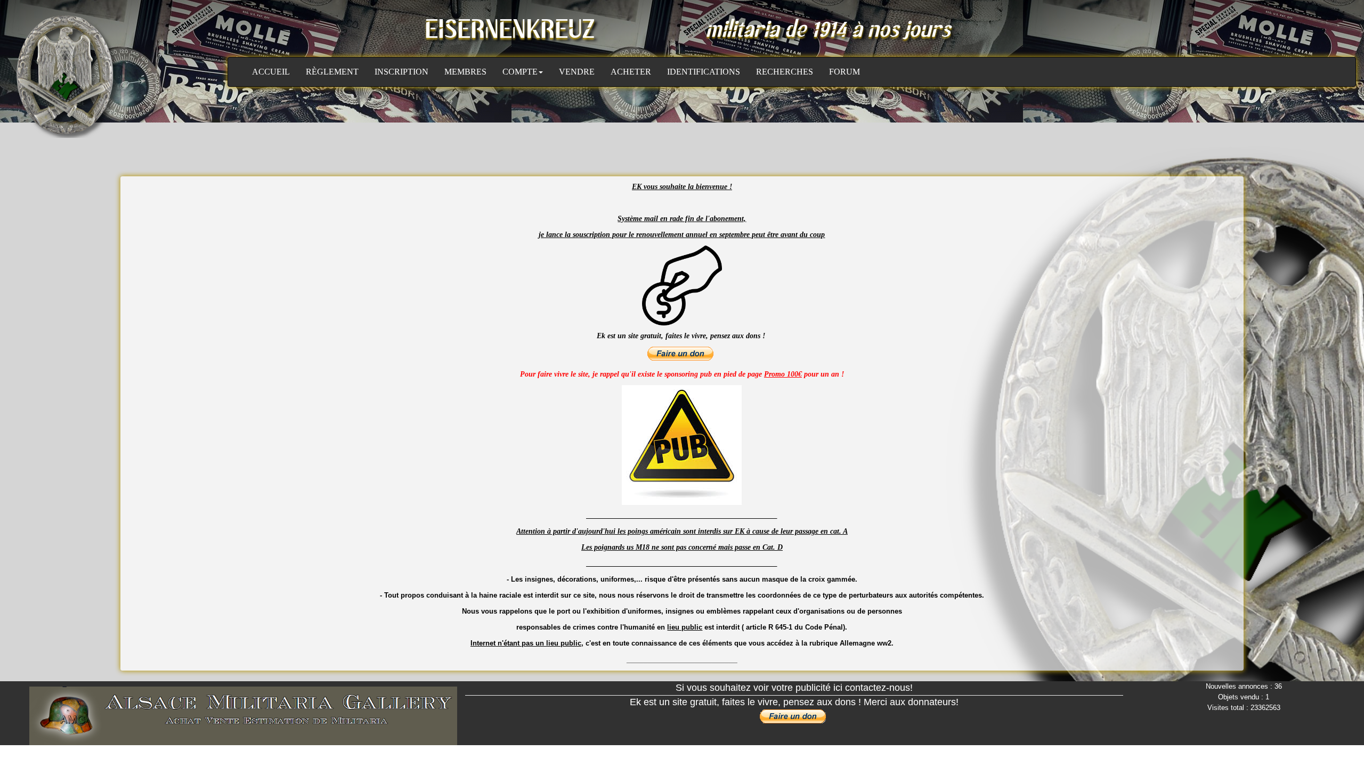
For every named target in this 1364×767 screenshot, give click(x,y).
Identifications (703, 71)
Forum (844, 71)
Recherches (784, 71)
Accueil (271, 71)
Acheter (631, 71)
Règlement (332, 71)
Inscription (401, 71)
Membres (465, 71)
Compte (520, 71)
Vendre (577, 71)
